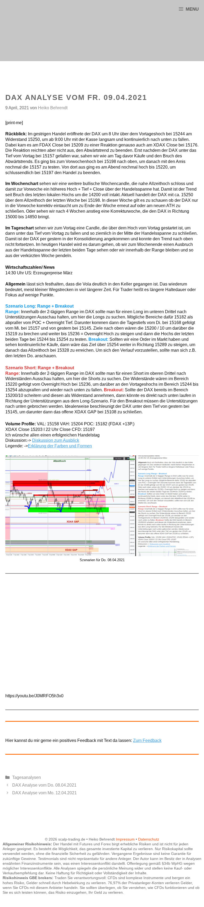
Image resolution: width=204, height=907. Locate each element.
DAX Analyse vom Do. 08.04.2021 (44, 785)
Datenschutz (148, 839)
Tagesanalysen (26, 777)
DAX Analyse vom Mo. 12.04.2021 (44, 793)
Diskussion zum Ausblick (55, 440)
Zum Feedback (147, 740)
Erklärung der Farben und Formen (60, 446)
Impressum (125, 839)
